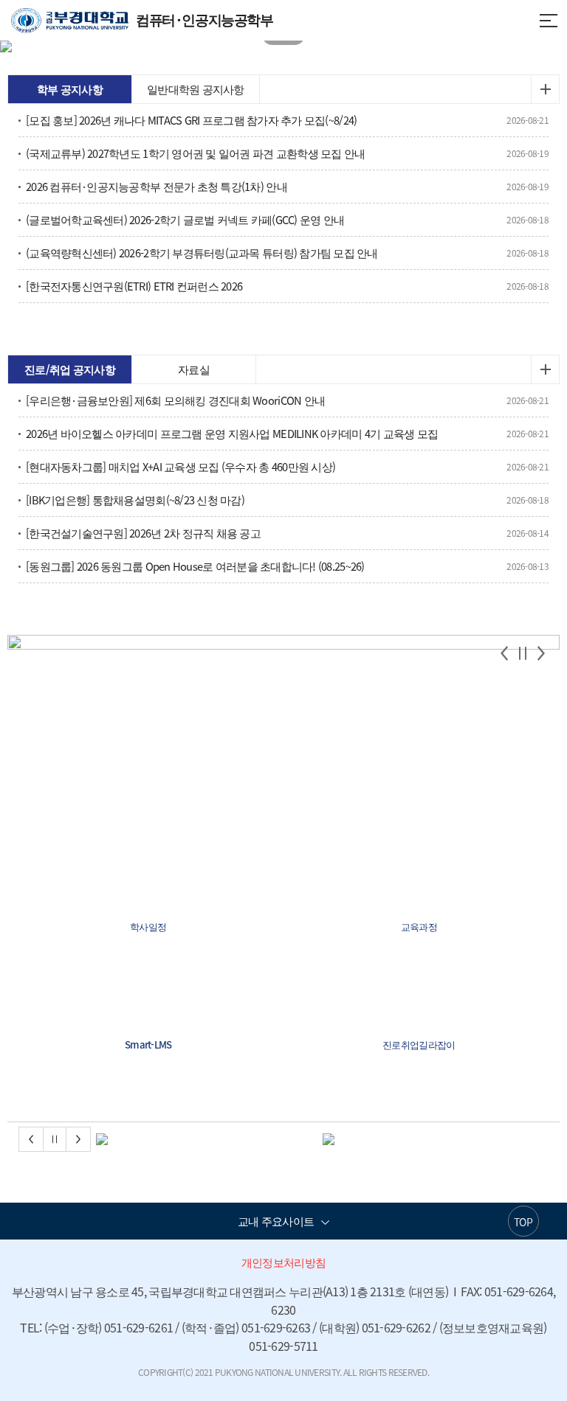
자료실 (194, 369)
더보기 (545, 89)
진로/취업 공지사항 (69, 369)
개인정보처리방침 (283, 1262)
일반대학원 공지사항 (195, 89)
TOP (523, 1221)
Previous (504, 653)
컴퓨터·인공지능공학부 (142, 19)
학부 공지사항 (70, 89)
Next (541, 653)
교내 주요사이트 (276, 1221)
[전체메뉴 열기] (548, 19)
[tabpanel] (283, 46)
